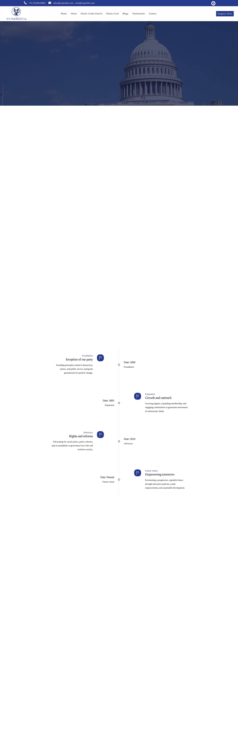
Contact (152, 14)
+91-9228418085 (37, 3)
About (74, 14)
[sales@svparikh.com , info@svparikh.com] (49, 3)
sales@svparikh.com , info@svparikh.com (74, 3)
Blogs (125, 14)
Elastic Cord (112, 14)
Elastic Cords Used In (91, 14)
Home (64, 14)
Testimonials (138, 14)
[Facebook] (213, 3)
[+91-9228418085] (25, 3)
